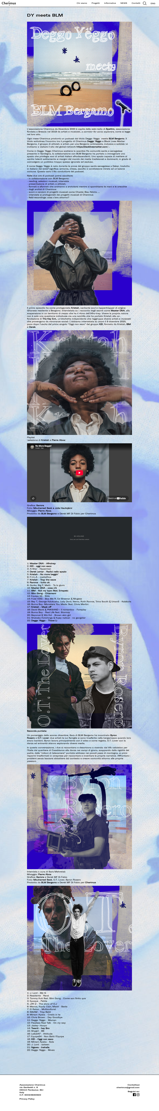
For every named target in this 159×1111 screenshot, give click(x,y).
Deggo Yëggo (94, 141)
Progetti (96, 3)
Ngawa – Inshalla (40, 1047)
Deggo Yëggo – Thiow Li (44, 620)
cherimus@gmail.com (128, 1087)
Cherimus (90, 882)
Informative (110, 3)
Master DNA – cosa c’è (44, 588)
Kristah (75, 308)
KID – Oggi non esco (42, 1039)
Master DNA (118, 310)
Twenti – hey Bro (40, 1028)
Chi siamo (82, 3)
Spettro (110, 129)
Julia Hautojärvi (63, 508)
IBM (128, 324)
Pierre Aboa (58, 440)
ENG (153, 3)
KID (101, 324)
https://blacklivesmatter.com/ (92, 147)
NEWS (123, 3)
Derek (32, 327)
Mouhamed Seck (42, 880)
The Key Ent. (49, 319)
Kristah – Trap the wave (43, 580)
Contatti (136, 3)
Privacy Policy (27, 1099)
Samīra (40, 877)
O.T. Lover (43, 738)
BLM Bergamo (116, 138)
